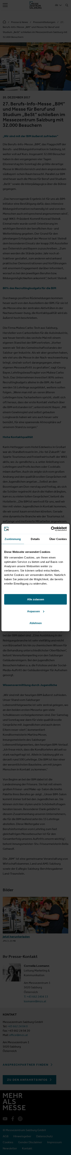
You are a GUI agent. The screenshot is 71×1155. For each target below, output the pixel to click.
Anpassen (33, 611)
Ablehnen (35, 623)
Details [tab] (35, 538)
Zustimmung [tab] (13, 538)
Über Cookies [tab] (58, 538)
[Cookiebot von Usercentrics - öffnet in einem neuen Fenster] (51, 529)
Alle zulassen (35, 599)
